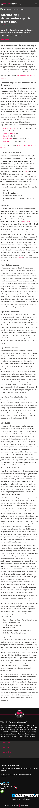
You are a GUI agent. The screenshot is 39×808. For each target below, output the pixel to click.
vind (17, 775)
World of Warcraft (9, 133)
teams (21, 258)
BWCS (27, 171)
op (34, 114)
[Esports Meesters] (10, 3)
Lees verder (5, 40)
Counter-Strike (27, 221)
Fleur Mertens (8, 25)
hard (35, 685)
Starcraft (6, 136)
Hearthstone (7, 139)
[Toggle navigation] (36, 3)
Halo (5, 141)
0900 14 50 (10, 775)
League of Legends (9, 128)
